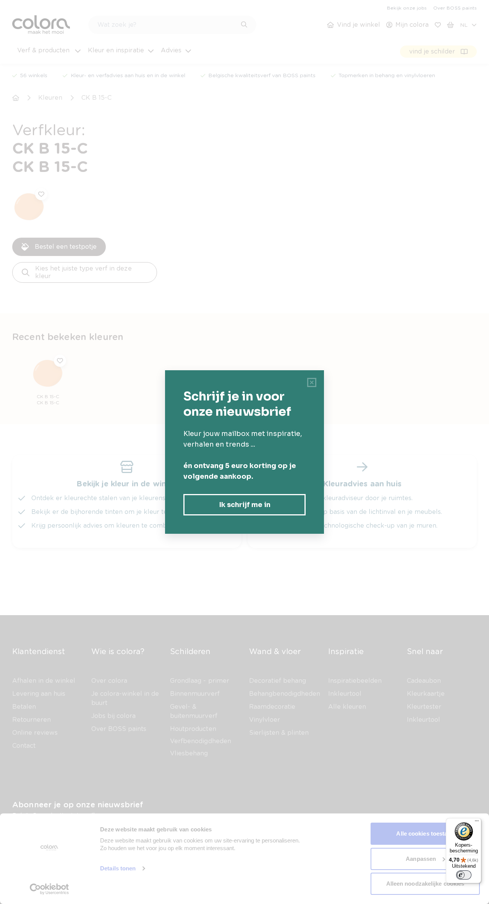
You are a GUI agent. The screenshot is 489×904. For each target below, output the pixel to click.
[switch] (463, 875)
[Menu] (476, 822)
